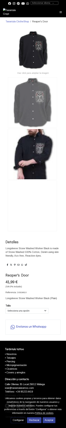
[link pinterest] (18, 3)
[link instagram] (14, 3)
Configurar (18, 420)
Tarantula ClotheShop (17, 21)
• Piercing (10, 361)
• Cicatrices (11, 369)
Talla (8, 305)
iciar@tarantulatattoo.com (19, 388)
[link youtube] (23, 3)
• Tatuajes (10, 358)
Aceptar (49, 420)
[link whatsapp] (27, 3)
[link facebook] (9, 3)
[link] (12, 12)
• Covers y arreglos (15, 372)
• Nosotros (11, 354)
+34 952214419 (24, 391)
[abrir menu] (61, 12)
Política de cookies (44, 413)
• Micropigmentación (16, 365)
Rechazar (34, 420)
